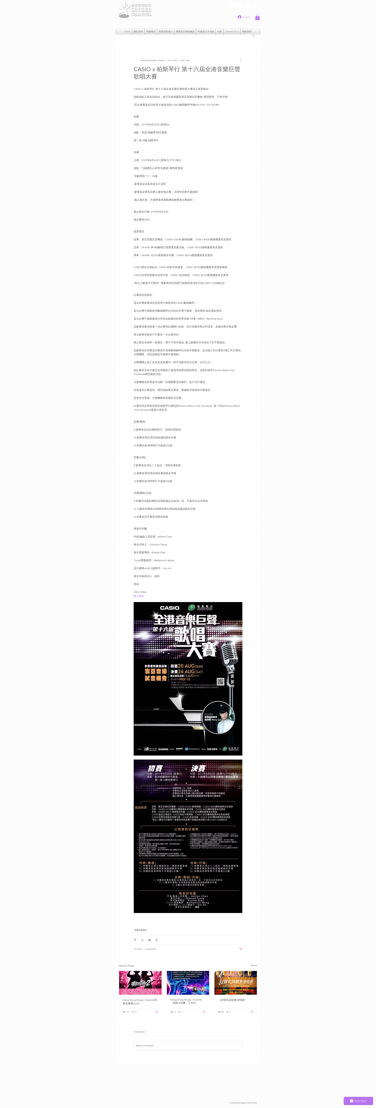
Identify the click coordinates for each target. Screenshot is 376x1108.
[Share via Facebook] (135, 940)
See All (254, 965)
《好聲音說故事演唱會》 (232, 1000)
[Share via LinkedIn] (149, 940)
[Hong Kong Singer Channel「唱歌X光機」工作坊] (188, 983)
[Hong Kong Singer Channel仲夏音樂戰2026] (140, 983)
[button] (257, 17)
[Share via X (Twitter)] (142, 940)
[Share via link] (156, 940)
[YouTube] (247, 5)
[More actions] (240, 60)
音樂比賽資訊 (140, 930)
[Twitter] (239, 5)
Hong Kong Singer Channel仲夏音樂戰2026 (140, 1002)
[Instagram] (254, 5)
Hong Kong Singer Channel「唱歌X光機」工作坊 (186, 1001)
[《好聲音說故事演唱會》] (235, 983)
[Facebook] (231, 5)
